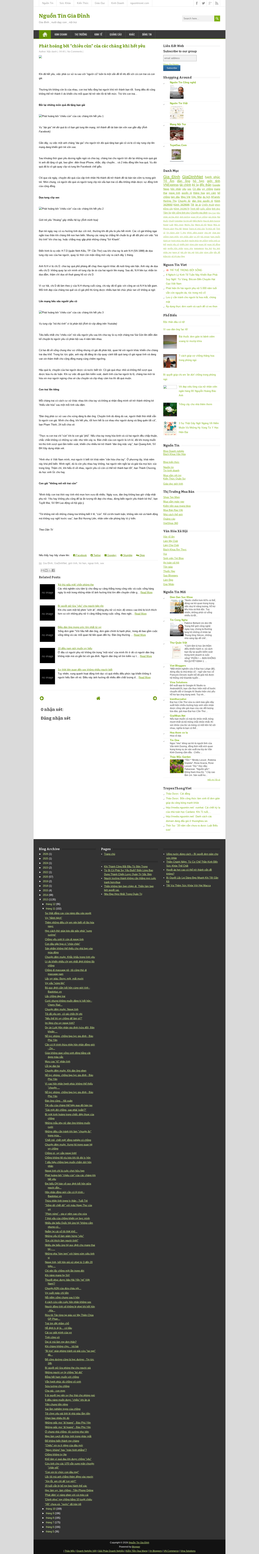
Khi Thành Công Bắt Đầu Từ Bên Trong (126, 866)
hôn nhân (175, 189)
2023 (45, 867)
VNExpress (171, 184)
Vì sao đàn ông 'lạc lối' (175, 329)
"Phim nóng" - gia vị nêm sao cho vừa (66, 1213)
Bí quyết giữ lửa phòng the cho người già (68, 1367)
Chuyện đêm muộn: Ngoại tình (61, 1009)
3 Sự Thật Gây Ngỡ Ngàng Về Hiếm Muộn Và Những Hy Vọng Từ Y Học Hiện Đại (199, 428)
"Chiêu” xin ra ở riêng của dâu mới (64, 1445)
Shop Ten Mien (171, 497)
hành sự (167, 241)
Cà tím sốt (187, 221)
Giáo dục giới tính (173, 483)
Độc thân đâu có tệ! (174, 322)
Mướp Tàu (189, 225)
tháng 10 (50, 1508)
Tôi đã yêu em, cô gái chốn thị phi (63, 1013)
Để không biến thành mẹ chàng (62, 1440)
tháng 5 (50, 1531)
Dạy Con (212, 213)
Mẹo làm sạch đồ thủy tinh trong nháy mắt (68, 1436)
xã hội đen (176, 256)
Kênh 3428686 (181, 204)
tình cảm (199, 252)
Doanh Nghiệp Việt (86, 1551)
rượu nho (188, 248)
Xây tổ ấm (169, 536)
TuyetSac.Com (178, 145)
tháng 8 (50, 1517)
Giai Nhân (168, 584)
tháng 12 (50, 904)
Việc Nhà (196, 197)
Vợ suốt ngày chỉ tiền (57, 1292)
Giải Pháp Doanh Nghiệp (111, 1551)
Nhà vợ (216, 225)
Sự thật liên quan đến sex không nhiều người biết (85, 669)
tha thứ (208, 248)
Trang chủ (109, 854)
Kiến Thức (83, 3)
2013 (45, 899)
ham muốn (215, 237)
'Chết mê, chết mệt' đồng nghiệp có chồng (68, 1140)
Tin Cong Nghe (179, 620)
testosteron (199, 248)
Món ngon (179, 225)
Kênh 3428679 (181, 209)
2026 (45, 854)
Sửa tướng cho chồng (57, 1386)
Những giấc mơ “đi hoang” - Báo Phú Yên (68, 1422)
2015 (45, 890)
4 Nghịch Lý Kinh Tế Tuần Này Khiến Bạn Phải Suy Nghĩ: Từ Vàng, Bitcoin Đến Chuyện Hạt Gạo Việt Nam (191, 279)
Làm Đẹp (168, 580)
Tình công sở (52, 1337)
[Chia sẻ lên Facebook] (53, 570)
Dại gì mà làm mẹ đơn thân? (60, 1341)
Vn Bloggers (155, 1551)
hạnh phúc (212, 177)
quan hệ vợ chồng (199, 217)
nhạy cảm (194, 244)
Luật (171, 225)
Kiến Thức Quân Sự (174, 478)
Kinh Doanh (117, 3)
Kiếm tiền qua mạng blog (177, 506)
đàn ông (183, 181)
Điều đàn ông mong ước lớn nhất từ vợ (79, 627)
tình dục (216, 209)
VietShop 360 (170, 523)
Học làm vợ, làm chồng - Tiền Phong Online (69, 1490)
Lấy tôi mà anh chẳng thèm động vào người (69, 1476)
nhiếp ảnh (184, 244)
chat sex (216, 233)
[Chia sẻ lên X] (50, 570)
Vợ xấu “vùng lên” (55, 983)
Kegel (165, 225)
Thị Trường (81, 34)
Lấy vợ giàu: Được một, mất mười (64, 978)
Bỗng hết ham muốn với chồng (62, 1377)
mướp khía (194, 241)
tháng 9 (50, 1513)
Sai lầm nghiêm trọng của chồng (62, 1409)
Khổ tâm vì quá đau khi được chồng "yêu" (68, 1459)
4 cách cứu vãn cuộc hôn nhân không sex (68, 1302)
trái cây (184, 252)
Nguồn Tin (47, 3)
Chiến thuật (208, 205)
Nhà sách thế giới (173, 514)
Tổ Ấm (168, 181)
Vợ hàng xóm (172, 233)
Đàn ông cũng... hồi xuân (58, 1100)
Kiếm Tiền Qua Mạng (137, 1551)
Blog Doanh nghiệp (173, 451)
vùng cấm (208, 252)
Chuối (171, 221)
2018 (45, 885)
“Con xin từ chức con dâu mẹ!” (62, 1472)
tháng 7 (50, 1522)
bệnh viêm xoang (195, 233)
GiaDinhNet (60, 563)
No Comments (74, 51)
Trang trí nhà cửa (197, 229)
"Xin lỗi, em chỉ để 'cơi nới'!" (60, 1481)
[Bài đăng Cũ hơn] (155, 698)
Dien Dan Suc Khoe (181, 597)
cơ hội (197, 237)
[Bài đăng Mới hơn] (42, 698)
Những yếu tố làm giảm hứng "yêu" (64, 1236)
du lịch (206, 197)
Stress (185, 229)
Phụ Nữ (178, 229)
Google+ (112, 555)
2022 (45, 872)
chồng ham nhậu (171, 237)
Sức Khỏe (65, 3)
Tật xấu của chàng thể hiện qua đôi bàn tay (69, 1105)
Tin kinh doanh (171, 470)
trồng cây (168, 209)
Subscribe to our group (180, 51)
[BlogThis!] (46, 570)
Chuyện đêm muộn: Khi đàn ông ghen (65, 1070)
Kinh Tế (98, 34)
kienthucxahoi (178, 699)
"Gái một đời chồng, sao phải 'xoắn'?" (65, 1109)
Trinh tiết (194, 209)
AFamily (215, 197)
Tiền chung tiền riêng (56, 1404)
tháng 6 (50, 1527)
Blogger (136, 1546)
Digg (142, 555)
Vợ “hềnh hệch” (53, 918)
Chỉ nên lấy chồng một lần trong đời (64, 1270)
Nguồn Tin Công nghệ (183, 82)
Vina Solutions (178, 682)
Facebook (81, 555)
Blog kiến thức (171, 462)
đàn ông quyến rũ (202, 201)
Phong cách (168, 229)
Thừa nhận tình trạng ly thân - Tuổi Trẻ (66, 1200)
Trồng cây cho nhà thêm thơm (195, 404)
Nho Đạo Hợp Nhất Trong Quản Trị (123, 894)
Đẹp (183, 256)
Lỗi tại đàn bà (52, 1066)
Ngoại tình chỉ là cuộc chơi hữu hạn (64, 1170)
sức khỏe (212, 217)
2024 (45, 863)
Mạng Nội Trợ (178, 124)
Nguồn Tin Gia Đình (64, 16)
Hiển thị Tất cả (213, 780)
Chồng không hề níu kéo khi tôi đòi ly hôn (67, 1157)
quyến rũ (187, 193)
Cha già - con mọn (55, 1390)
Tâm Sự (167, 212)
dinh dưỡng (185, 217)
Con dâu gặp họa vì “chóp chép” (62, 943)
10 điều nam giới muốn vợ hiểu (75, 648)
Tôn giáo (168, 566)
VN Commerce (171, 1551)
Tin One (174, 740)
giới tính (72, 563)
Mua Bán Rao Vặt (173, 510)
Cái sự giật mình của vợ (58, 1332)
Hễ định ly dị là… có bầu (58, 1328)
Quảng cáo (116, 34)
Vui (165, 554)
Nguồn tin (168, 467)
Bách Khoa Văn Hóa (174, 454)
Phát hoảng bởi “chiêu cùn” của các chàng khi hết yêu (92, 46)
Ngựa (209, 225)
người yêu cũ (173, 244)
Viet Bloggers (178, 665)
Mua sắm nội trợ (172, 475)
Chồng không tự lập (56, 1454)
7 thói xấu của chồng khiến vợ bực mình (67, 1218)
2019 (45, 881)
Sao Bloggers (170, 575)
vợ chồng (207, 189)
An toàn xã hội (171, 562)
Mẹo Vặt (185, 197)
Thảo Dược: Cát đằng (178, 793)
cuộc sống (205, 209)
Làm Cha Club (171, 545)
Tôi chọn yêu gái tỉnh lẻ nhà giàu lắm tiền (67, 1413)
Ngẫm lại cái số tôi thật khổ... (61, 1231)
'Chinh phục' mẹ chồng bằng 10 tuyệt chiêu (68, 1499)
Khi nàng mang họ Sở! (57, 1275)
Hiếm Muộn (197, 221)
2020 (45, 876)
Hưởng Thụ (170, 201)
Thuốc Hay (169, 571)
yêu (184, 189)
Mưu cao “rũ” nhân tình (57, 1061)
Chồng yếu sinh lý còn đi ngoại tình (64, 939)
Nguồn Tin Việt (179, 103)
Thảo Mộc (70, 1551)
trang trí (176, 252)
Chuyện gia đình (199, 212)
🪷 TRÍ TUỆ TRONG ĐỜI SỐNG (184, 270)
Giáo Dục (100, 3)
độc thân (205, 184)
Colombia (178, 221)
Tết (192, 204)
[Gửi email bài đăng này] (42, 570)
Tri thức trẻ (210, 229)
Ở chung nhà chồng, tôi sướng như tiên (67, 1431)
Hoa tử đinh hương (211, 221)
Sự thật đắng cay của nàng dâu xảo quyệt (68, 913)
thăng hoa (199, 193)
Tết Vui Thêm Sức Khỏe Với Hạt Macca (188, 885)
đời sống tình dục (181, 212)
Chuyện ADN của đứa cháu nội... (63, 1288)
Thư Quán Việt (178, 642)
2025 (45, 858)
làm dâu (175, 197)
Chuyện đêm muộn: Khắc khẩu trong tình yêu (70, 957)
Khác (132, 34)
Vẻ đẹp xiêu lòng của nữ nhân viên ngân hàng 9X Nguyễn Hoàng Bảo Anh (198, 391)
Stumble (127, 555)
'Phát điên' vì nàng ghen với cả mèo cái (66, 1494)
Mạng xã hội (201, 225)
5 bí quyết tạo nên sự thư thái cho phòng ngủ (70, 1395)
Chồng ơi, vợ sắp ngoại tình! (61, 1153)
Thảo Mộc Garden (180, 756)
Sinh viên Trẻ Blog (173, 558)
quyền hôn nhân (175, 248)
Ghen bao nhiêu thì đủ (57, 1418)
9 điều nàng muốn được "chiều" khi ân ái (67, 1399)
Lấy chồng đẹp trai (55, 996)
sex (102, 563)
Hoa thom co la (179, 732)
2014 (45, 895)
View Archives (171, 64)
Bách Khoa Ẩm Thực (175, 549)
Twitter (97, 555)
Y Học (183, 233)
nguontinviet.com (139, 3)
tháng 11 (50, 908)
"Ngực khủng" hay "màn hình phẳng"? (66, 1450)
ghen (217, 205)
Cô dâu (197, 189)
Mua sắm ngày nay (173, 501)
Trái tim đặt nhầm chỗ (57, 1323)
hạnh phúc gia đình (179, 241)
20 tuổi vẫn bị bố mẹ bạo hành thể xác (66, 1485)
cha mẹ (207, 233)
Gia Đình (48, 563)
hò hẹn (82, 563)
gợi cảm (211, 193)
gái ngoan (205, 237)
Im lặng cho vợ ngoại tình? (60, 1023)
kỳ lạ (195, 184)
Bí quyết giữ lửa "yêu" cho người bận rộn (81, 605)
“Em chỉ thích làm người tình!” (61, 1240)
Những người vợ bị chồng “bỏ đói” (63, 1372)
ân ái (198, 204)
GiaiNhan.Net (177, 715)
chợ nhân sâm (186, 237)
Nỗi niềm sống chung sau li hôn (62, 1297)
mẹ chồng (203, 241)
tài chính (185, 184)
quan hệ (202, 244)
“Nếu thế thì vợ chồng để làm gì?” (63, 1018)
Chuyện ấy (184, 201)
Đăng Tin (146, 34)
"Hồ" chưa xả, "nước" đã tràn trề (63, 1504)
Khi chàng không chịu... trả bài (61, 1346)
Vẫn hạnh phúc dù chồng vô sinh (63, 1381)
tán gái (191, 252)
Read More (146, 592)
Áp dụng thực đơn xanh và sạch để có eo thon (191, 306)
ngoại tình (93, 563)
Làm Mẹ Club (170, 541)
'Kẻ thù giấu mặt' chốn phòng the (76, 584)
